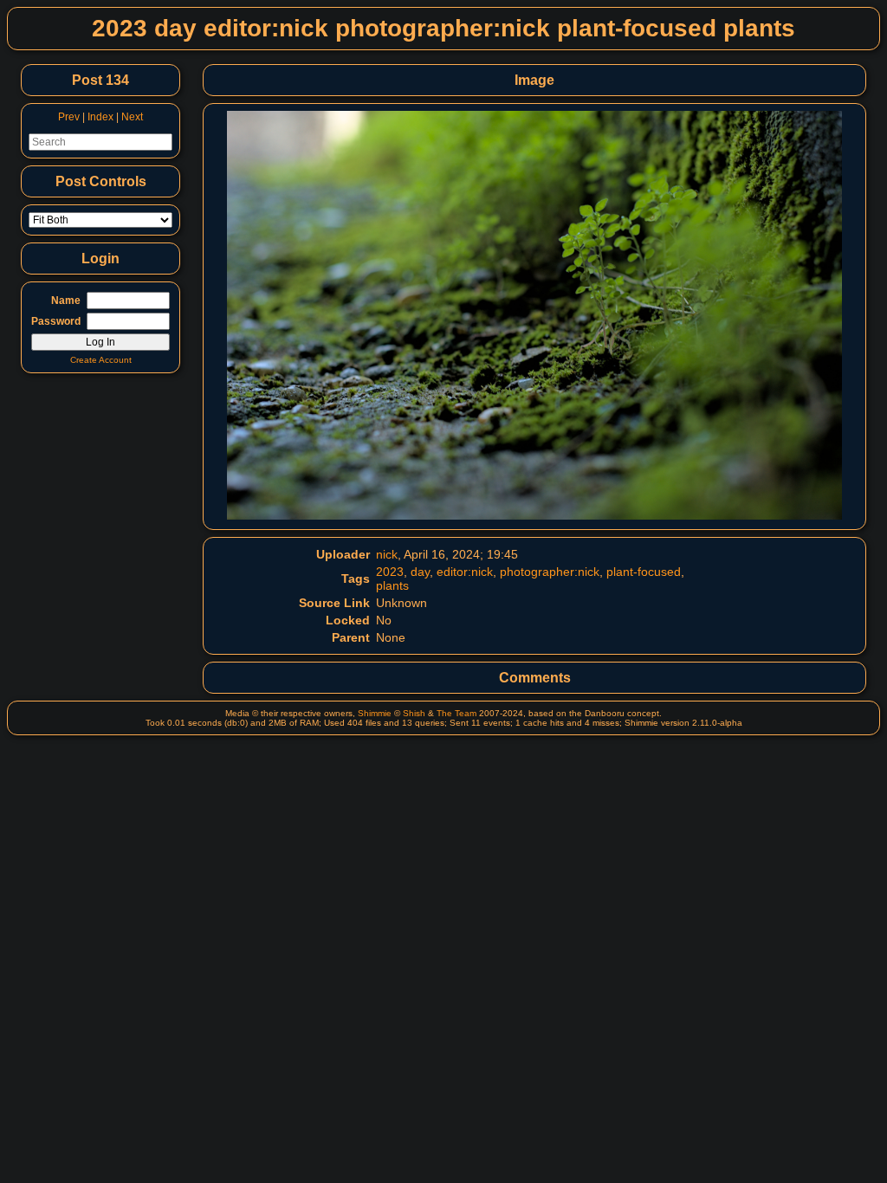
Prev (69, 117)
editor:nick (465, 572)
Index (100, 117)
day (420, 572)
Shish (414, 713)
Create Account (101, 360)
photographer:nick (549, 572)
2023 (390, 572)
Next (132, 117)
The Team (456, 713)
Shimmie (375, 713)
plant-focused (643, 572)
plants (392, 585)
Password (56, 321)
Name (66, 300)
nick (387, 554)
